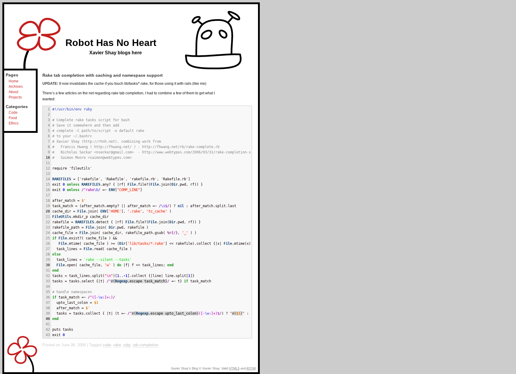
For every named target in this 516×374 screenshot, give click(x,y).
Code (13, 112)
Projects (15, 97)
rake (117, 345)
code (107, 345)
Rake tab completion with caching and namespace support (102, 75)
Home (14, 81)
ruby (126, 345)
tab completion (145, 345)
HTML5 (234, 368)
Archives (16, 86)
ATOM (251, 368)
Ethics (14, 123)
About (13, 92)
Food (13, 118)
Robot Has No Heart (110, 42)
